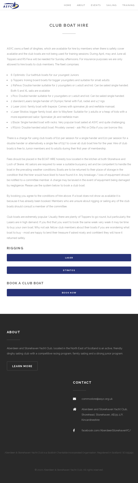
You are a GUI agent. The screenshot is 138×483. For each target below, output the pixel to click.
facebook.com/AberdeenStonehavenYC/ (106, 430)
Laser (69, 257)
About (81, 5)
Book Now (69, 292)
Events (96, 5)
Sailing (111, 5)
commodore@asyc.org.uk (97, 398)
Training (128, 5)
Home (67, 5)
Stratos (69, 270)
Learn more (22, 366)
